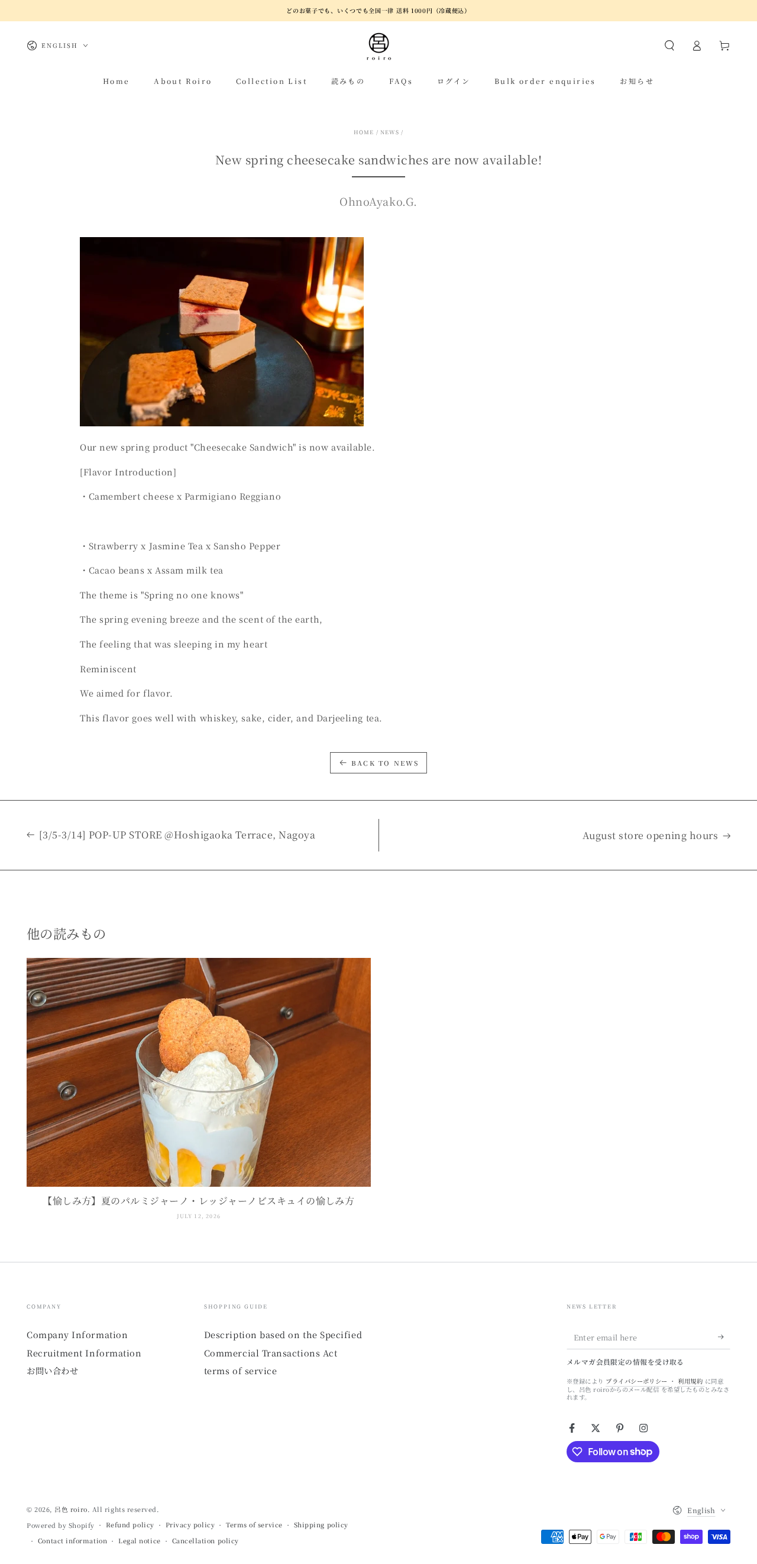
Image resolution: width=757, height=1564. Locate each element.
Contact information (72, 1540)
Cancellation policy (205, 1540)
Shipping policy (321, 1524)
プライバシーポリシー (637, 1381)
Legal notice (139, 1540)
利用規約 (691, 1381)
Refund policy (130, 1524)
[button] (669, 45)
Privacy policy (190, 1524)
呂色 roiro (70, 1509)
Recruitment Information (84, 1352)
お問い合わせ (52, 1370)
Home (364, 132)
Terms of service (254, 1524)
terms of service (240, 1370)
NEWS (389, 132)
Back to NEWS (385, 763)
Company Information (77, 1334)
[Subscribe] (724, 1337)
